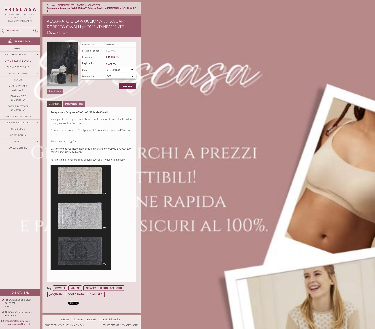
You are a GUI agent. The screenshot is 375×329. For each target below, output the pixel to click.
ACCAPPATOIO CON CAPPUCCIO (104, 288)
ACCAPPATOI (93, 5)
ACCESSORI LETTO (18, 73)
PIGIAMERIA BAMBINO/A (18, 122)
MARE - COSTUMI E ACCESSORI (18, 88)
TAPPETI (18, 79)
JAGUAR (75, 288)
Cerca (35, 30)
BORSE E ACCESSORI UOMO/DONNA (18, 108)
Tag (49, 288)
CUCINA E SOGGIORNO (18, 67)
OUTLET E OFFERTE (18, 147)
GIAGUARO (96, 294)
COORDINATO (76, 294)
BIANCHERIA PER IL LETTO (17, 54)
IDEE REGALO (17, 141)
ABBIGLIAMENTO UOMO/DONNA (18, 98)
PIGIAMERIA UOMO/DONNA (17, 116)
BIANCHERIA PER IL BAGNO (18, 60)
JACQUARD (56, 294)
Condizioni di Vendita (109, 319)
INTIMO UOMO (18, 128)
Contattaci (91, 319)
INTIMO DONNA (18, 135)
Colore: (85, 69)
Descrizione (54, 103)
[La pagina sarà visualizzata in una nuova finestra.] (62, 64)
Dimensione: (88, 76)
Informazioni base (74, 103)
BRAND (17, 48)
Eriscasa (51, 5)
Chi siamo (77, 319)
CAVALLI (60, 288)
